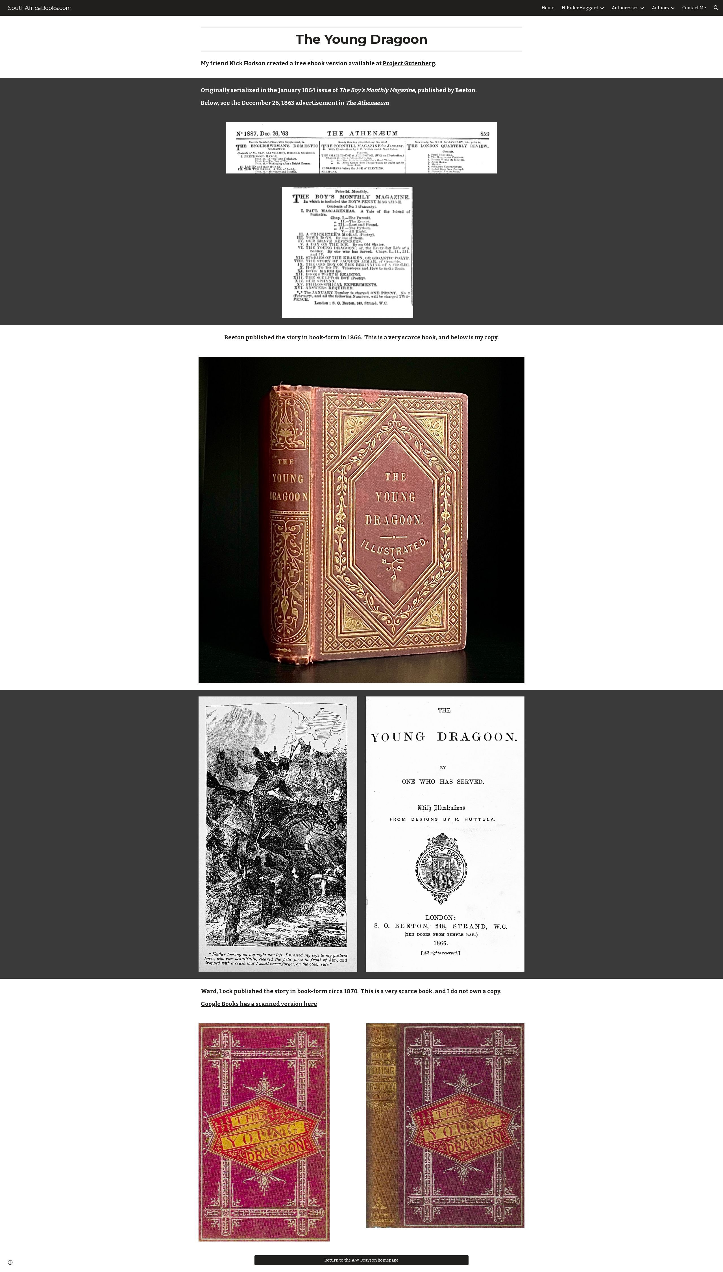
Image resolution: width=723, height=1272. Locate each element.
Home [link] (548, 7)
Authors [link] (660, 7)
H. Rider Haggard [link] (580, 7)
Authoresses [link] (625, 7)
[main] (361, 39)
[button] (716, 8)
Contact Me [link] (694, 7)
